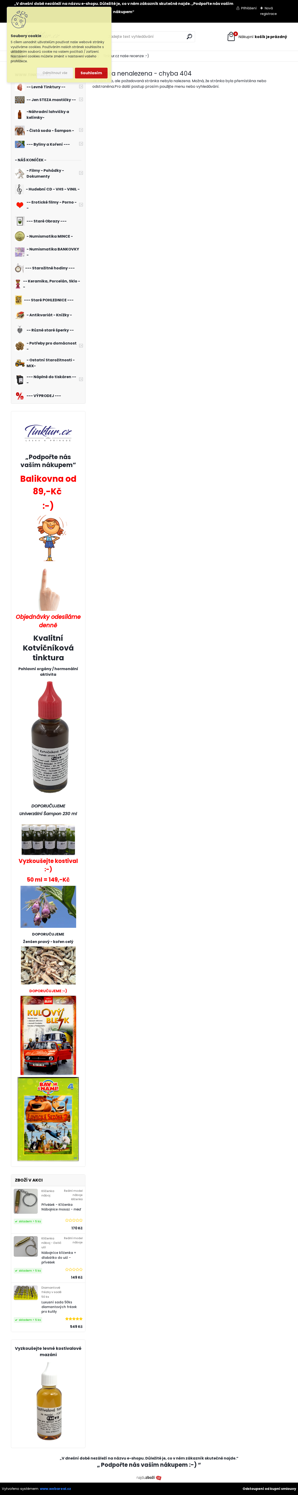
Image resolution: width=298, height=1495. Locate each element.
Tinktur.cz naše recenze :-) (126, 55)
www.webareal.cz (55, 1488)
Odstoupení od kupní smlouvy (269, 1488)
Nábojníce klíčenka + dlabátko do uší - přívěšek (58, 1258)
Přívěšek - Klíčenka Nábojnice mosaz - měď (61, 1207)
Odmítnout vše (55, 73)
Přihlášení (249, 8)
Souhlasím (91, 73)
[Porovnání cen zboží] (149, 1477)
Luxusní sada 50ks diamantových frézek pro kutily (59, 1307)
